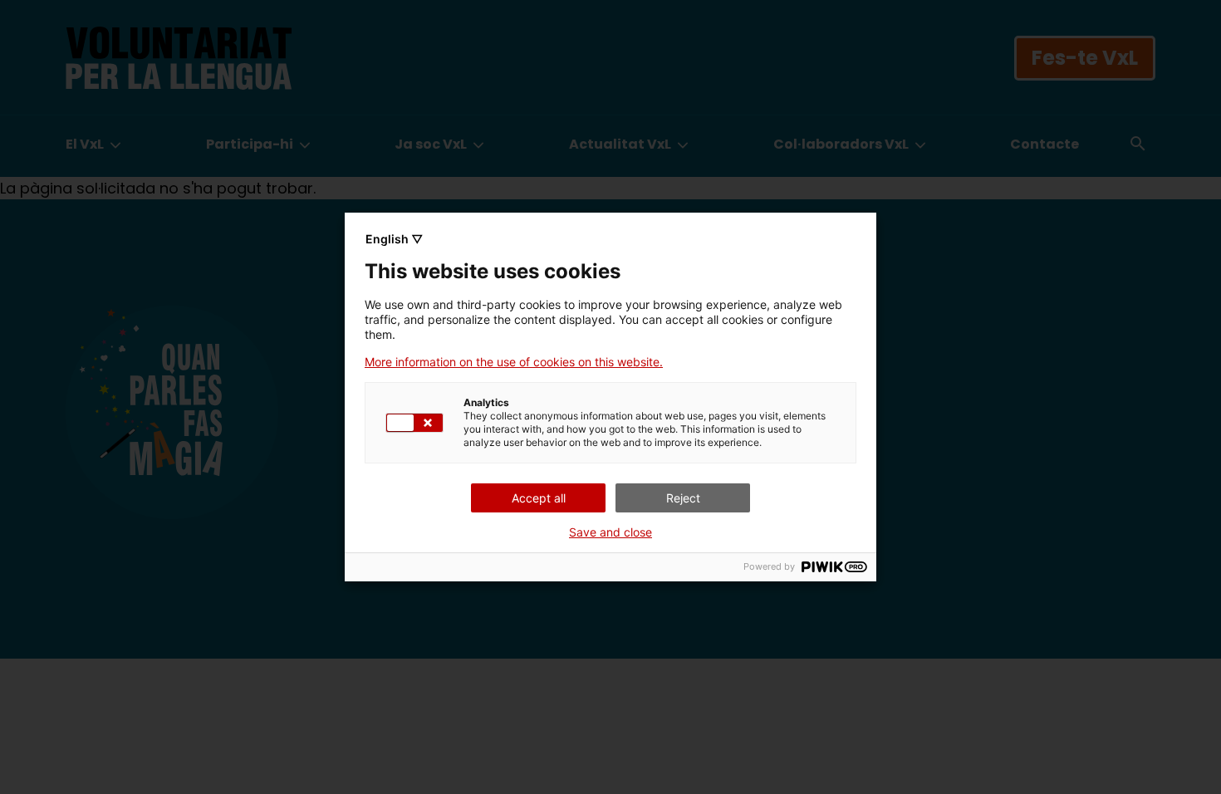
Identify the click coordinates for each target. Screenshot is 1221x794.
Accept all (539, 498)
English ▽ (394, 239)
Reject (683, 498)
